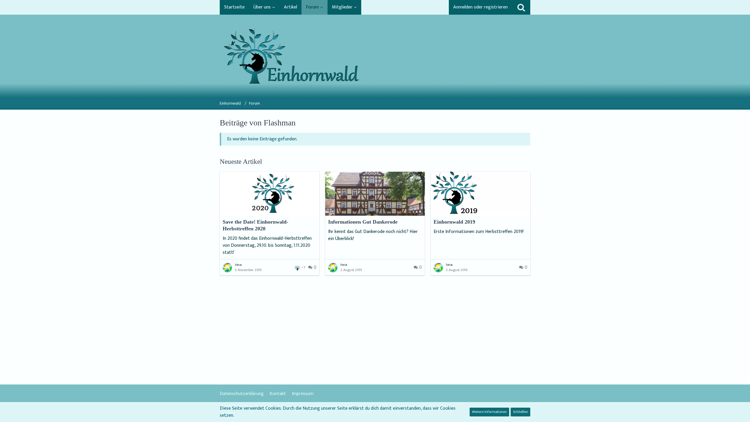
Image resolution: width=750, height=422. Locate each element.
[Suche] (521, 7)
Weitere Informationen (489, 412)
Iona (238, 265)
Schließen (520, 412)
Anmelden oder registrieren (480, 7)
